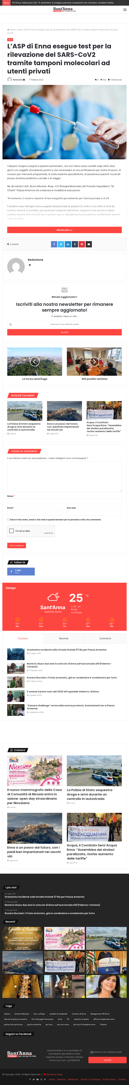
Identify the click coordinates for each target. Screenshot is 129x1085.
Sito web (71, 508)
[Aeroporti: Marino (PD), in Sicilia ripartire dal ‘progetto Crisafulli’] (106, 986)
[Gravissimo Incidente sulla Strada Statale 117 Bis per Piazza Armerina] (16, 654)
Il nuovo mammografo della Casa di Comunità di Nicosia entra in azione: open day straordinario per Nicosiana (34, 796)
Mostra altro (63, 230)
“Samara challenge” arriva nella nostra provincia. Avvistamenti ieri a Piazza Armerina (71, 707)
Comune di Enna (79, 1014)
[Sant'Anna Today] (64, 9)
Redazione (17, 79)
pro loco (49, 1024)
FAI (68, 1019)
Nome (11, 496)
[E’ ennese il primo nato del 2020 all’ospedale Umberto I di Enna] (16, 696)
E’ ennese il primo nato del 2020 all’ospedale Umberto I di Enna (63, 691)
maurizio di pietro (81, 1019)
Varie (19, 29)
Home (12, 29)
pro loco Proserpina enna (84, 1024)
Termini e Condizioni (90, 1079)
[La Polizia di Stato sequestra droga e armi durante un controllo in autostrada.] (24, 411)
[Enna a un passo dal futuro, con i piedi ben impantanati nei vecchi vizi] (64, 411)
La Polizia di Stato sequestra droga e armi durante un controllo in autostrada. (23, 426)
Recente (63, 638)
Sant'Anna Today (54, 1074)
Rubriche (61, 1079)
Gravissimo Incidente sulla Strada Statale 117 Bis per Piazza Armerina (67, 649)
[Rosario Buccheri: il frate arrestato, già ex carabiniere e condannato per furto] (16, 682)
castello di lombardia (58, 1014)
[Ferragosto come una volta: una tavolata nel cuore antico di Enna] (22, 986)
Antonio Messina (21, 1014)
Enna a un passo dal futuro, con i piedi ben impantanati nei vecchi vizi (63, 426)
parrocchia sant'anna (13, 1024)
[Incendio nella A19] (64, 986)
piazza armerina (34, 1024)
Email (10, 508)
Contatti (122, 1079)
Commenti (105, 638)
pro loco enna (63, 1024)
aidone (7, 1014)
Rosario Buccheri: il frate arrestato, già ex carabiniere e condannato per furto (72, 677)
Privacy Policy (109, 1079)
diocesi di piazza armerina (15, 1019)
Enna (60, 1019)
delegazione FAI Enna (99, 1014)
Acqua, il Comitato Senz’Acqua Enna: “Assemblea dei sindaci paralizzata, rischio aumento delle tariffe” (104, 427)
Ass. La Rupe (39, 1014)
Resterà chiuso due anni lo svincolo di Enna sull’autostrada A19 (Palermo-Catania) (69, 665)
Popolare (23, 638)
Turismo (103, 1024)
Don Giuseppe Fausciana (42, 1019)
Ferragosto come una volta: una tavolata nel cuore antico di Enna (44, 2)
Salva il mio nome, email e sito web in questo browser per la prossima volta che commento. (55, 519)
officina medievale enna (103, 1019)
